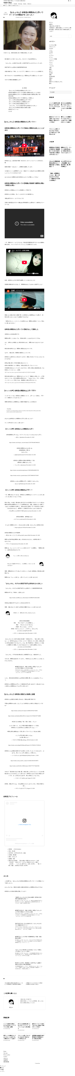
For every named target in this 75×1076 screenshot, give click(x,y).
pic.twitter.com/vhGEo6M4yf (24, 646)
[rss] (69, 1)
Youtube (51, 48)
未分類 (51, 73)
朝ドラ (51, 71)
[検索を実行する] (70, 36)
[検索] (70, 1)
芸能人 (51, 78)
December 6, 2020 (31, 519)
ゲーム (51, 57)
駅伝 (50, 83)
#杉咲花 (38, 525)
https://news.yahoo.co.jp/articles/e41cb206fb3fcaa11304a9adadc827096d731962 (21, 382)
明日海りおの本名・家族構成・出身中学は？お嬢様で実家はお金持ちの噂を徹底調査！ (28, 963)
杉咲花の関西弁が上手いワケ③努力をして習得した (21, 98)
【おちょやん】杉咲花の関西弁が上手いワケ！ (20, 90)
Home (5, 1051)
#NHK (42, 525)
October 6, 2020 (34, 740)
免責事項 (6, 1060)
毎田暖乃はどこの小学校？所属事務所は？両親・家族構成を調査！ (28, 937)
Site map (5, 1053)
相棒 (50, 74)
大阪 (50, 67)
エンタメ (51, 55)
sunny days (8, 2)
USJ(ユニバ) (52, 46)
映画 (50, 69)
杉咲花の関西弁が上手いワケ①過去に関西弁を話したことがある (24, 92)
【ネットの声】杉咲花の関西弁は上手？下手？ (20, 99)
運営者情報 (6, 1061)
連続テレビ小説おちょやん (10, 17)
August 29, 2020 (31, 778)
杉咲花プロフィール (13, 109)
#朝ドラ (39, 539)
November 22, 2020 (31, 465)
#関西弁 (12, 525)
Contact (5, 1056)
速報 (50, 80)
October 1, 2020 (35, 755)
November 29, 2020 (30, 527)
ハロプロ (51, 66)
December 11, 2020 (36, 510)
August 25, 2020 (31, 788)
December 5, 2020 (32, 633)
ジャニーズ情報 (53, 59)
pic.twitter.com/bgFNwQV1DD (24, 630)
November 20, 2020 (29, 437)
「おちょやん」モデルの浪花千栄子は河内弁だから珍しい (22, 105)
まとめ (10, 111)
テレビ (51, 62)
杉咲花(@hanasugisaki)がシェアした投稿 (24, 843)
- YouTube (8, 408)
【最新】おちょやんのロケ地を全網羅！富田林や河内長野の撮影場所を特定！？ (28, 898)
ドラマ (51, 64)
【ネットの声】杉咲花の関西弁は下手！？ (18, 103)
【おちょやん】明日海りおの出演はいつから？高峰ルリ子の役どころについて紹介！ (28, 950)
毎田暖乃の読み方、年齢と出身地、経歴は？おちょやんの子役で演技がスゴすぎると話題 (28, 667)
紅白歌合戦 (52, 76)
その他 (51, 52)
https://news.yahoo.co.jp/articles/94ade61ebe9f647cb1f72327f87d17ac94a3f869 (21, 372)
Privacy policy (7, 1054)
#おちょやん (24, 452)
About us (6, 1058)
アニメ (51, 53)
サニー (11, 1007)
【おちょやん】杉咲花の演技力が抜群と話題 (19, 107)
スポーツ (51, 60)
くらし (51, 50)
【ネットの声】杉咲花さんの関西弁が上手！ (19, 101)
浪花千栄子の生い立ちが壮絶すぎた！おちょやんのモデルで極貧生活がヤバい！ (28, 924)
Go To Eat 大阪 (52, 45)
